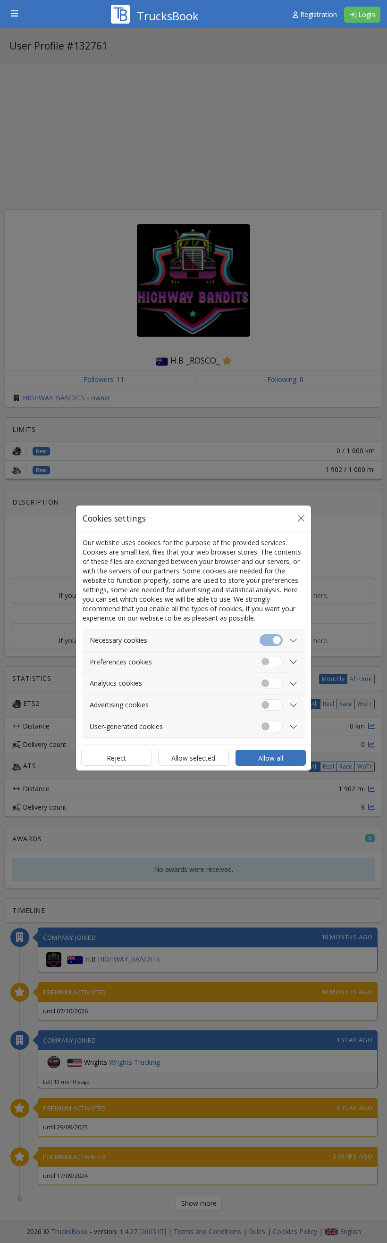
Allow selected (193, 758)
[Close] (301, 518)
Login (365, 14)
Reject (116, 758)
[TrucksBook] (155, 2)
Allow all (270, 758)
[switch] (271, 662)
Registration (317, 14)
